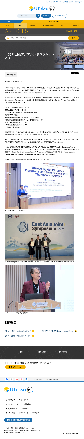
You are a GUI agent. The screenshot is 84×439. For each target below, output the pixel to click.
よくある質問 (10, 413)
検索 (73, 38)
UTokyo (53, 22)
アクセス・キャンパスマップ (29, 413)
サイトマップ (10, 400)
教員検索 (46, 15)
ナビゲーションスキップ (53, 2)
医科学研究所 (11, 75)
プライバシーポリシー (13, 404)
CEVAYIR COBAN (58, 331)
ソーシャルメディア (37, 379)
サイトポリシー (24, 400)
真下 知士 (18, 335)
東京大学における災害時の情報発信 (18, 420)
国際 (21, 352)
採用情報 (28, 404)
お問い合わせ (69, 2)
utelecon (25, 409)
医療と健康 (42, 352)
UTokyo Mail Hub (52, 379)
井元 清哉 (18, 331)
